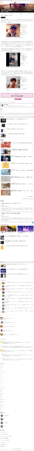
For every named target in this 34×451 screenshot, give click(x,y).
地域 (1, 397)
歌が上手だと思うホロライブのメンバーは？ (9, 322)
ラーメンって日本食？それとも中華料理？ (8, 326)
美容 (1, 409)
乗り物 (1, 389)
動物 (1, 395)
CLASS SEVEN (6, 422)
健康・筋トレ (2, 393)
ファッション (2, 383)
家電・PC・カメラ (2, 399)
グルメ (1, 375)
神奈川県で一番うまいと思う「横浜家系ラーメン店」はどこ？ (11, 334)
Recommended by (28, 196)
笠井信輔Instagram (19, 37)
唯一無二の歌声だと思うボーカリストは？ (8, 330)
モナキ (4, 426)
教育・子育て (2, 405)
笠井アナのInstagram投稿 (17, 96)
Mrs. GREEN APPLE (6, 415)
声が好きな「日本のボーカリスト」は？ (8, 318)
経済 (1, 407)
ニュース (1, 381)
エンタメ (2, 111)
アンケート (1, 315)
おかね (1, 369)
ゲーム (1, 377)
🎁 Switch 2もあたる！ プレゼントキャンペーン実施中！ (6, 0)
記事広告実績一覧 (2, 446)
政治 (1, 403)
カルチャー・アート (3, 371)
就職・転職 (1, 401)
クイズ (1, 373)
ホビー (1, 385)
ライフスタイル (2, 387)
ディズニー (1, 379)
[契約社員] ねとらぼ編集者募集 (4, 438)
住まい (1, 391)
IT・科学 (1, 365)
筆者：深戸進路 (6, 104)
